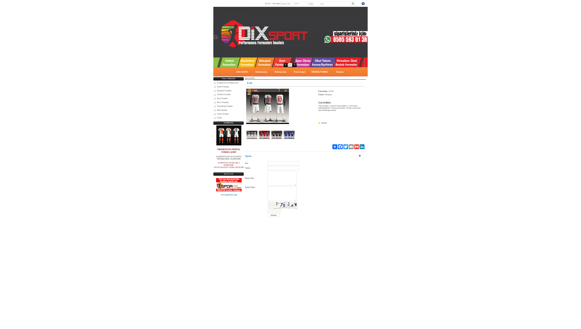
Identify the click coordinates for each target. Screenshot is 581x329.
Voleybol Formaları (224, 94)
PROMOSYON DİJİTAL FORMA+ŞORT (228, 150)
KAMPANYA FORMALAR (227, 83)
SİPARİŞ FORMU (319, 72)
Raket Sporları (222, 110)
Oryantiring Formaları (225, 106)
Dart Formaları (222, 98)
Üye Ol (267, 3)
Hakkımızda (261, 72)
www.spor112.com (229, 194)
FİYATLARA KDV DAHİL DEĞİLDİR (229, 167)
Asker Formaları (223, 114)
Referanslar (280, 72)
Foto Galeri (299, 72)
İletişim (339, 72)
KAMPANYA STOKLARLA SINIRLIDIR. (229, 164)
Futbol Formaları (223, 87)
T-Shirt (219, 118)
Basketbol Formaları (224, 91)
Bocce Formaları (223, 102)
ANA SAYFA (242, 72)
